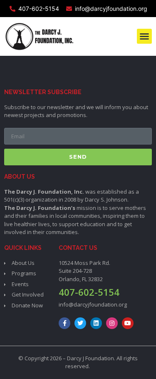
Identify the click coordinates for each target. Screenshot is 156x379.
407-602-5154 (89, 292)
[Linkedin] (96, 323)
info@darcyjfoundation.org (93, 304)
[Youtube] (128, 323)
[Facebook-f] (64, 323)
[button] (144, 36)
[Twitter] (80, 323)
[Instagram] (112, 323)
